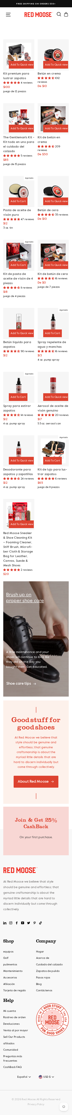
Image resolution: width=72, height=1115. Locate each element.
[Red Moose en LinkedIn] (4, 923)
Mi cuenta (9, 1011)
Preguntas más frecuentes (12, 1058)
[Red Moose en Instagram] (10, 923)
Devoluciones (11, 1024)
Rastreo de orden (14, 1017)
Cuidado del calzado (49, 964)
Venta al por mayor (15, 1030)
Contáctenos (44, 990)
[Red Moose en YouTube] (22, 923)
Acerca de (42, 958)
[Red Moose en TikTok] (40, 923)
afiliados (8, 1043)
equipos (8, 951)
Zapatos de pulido (48, 971)
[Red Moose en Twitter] (28, 923)
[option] (36, 3)
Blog (38, 984)
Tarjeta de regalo (14, 990)
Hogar (40, 951)
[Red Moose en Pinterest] (34, 923)
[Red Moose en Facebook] (16, 923)
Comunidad (10, 1050)
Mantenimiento (12, 971)
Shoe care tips (18, 684)
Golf (5, 958)
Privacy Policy (36, 1104)
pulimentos (10, 964)
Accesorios (10, 977)
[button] (12, 82)
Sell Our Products (14, 1037)
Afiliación (9, 984)
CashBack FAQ (12, 1067)
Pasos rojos (43, 977)
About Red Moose (33, 782)
